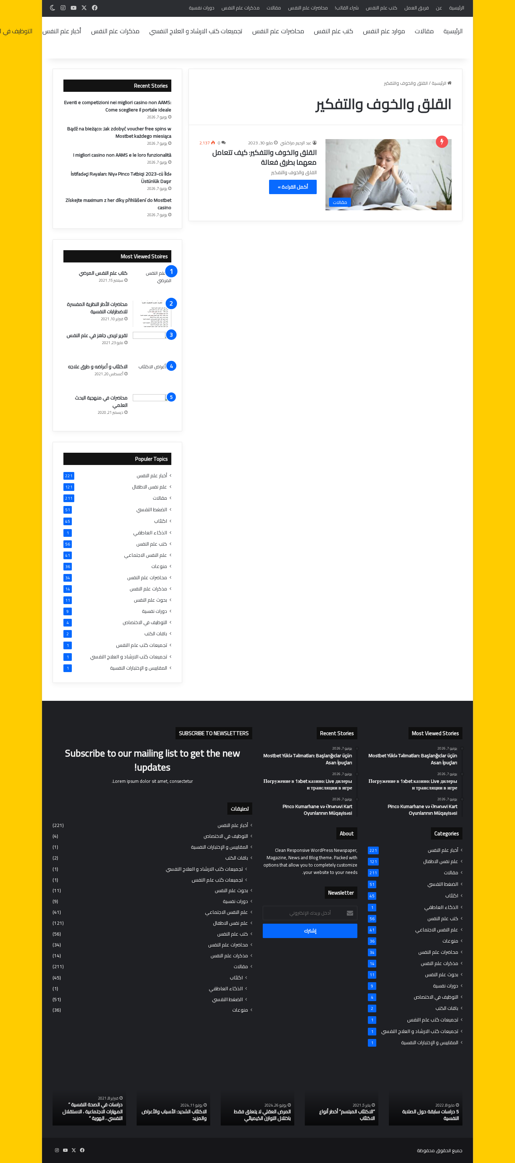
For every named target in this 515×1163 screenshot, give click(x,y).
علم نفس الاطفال (149, 487)
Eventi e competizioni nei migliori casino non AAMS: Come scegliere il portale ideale (117, 106)
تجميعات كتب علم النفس (141, 645)
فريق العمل (416, 7)
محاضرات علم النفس (308, 7)
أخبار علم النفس (61, 31)
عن (439, 7)
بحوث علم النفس (150, 600)
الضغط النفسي (151, 509)
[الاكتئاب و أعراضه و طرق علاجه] (152, 376)
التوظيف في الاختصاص (145, 622)
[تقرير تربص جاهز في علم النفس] (152, 345)
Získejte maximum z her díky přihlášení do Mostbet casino (118, 204)
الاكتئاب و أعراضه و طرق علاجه (98, 366)
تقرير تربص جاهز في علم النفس (97, 335)
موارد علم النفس (384, 31)
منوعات (159, 566)
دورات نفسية (201, 7)
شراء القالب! (347, 7)
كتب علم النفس (381, 7)
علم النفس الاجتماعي (145, 555)
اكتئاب (160, 521)
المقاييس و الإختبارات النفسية (138, 668)
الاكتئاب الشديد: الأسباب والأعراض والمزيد (174, 1115)
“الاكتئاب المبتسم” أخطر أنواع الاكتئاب (347, 1115)
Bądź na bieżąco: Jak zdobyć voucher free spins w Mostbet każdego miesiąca (119, 132)
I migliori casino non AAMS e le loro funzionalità (122, 154)
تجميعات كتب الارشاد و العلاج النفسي (195, 31)
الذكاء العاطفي (150, 532)
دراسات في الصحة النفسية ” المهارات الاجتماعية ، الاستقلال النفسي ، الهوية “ (92, 1111)
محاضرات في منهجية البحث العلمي (101, 401)
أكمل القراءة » (293, 186)
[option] (425, 1098)
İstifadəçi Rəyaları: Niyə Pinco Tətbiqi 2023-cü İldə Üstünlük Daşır (121, 177)
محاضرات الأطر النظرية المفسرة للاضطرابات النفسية (97, 308)
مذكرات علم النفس (240, 7)
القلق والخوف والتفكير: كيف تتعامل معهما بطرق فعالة (264, 157)
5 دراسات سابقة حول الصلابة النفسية (430, 1115)
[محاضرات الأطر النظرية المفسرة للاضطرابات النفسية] (152, 314)
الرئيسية (456, 7)
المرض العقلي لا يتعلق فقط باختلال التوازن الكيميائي (262, 1115)
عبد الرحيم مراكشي (295, 143)
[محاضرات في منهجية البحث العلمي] (152, 407)
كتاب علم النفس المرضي (103, 273)
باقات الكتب (155, 633)
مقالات (274, 7)
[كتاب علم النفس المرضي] (152, 282)
